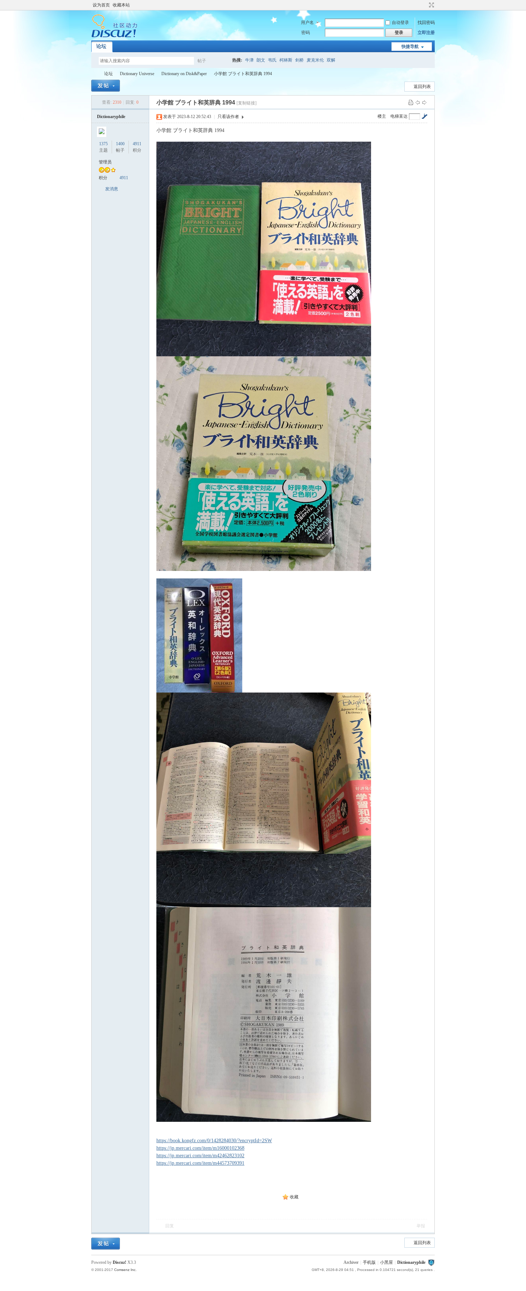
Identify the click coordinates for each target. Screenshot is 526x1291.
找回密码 (426, 22)
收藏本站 (121, 5)
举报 (421, 1225)
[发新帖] (105, 86)
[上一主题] (417, 102)
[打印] (411, 102)
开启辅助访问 (425, 5)
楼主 (382, 116)
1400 (120, 143)
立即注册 (426, 32)
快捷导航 (410, 46)
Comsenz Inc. (125, 1270)
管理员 (105, 162)
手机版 (369, 1262)
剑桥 (299, 60)
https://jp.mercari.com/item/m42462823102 (200, 1155)
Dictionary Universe (137, 73)
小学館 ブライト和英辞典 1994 (243, 73)
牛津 (249, 60)
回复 (169, 1225)
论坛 (101, 46)
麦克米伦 (315, 60)
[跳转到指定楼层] (424, 116)
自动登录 (400, 22)
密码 (305, 32)
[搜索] (222, 61)
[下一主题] (424, 102)
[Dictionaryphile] (114, 36)
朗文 (261, 60)
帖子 (202, 60)
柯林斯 (285, 60)
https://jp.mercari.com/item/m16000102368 (200, 1148)
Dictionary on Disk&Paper (184, 73)
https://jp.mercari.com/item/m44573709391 (200, 1163)
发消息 (111, 188)
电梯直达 (399, 116)
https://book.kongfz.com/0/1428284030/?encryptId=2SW (214, 1140)
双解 (331, 60)
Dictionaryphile (94, 74)
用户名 (307, 22)
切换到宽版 (431, 5)
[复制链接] (247, 103)
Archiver (351, 1262)
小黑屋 (386, 1262)
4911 (137, 143)
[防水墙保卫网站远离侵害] (431, 1262)
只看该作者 (228, 116)
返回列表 (422, 86)
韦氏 (272, 60)
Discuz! (119, 1262)
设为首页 (101, 5)
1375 (103, 143)
